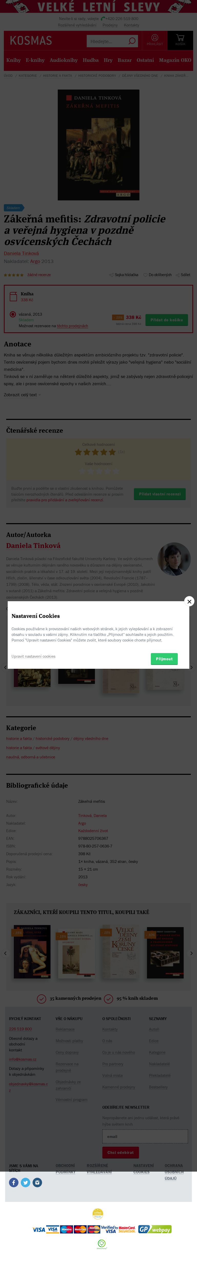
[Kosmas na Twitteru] (25, 1183)
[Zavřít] (189, 601)
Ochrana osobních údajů (174, 1172)
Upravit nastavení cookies (33, 656)
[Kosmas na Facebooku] (13, 1183)
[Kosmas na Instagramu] (37, 1183)
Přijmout (164, 658)
